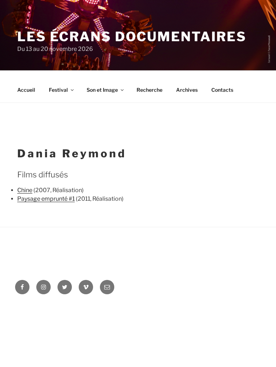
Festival (58, 90)
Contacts (222, 90)
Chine (24, 190)
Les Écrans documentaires (132, 36)
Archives (187, 90)
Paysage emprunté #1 (46, 198)
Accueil (26, 90)
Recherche (149, 90)
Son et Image (102, 90)
